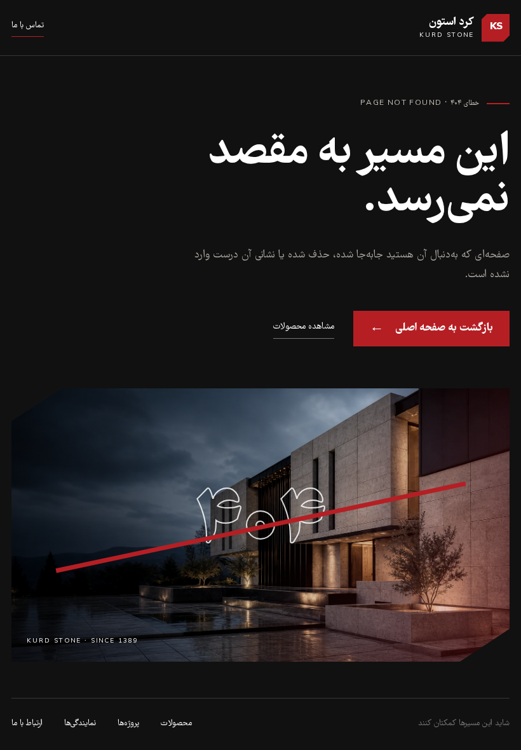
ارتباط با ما (27, 724)
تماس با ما (27, 26)
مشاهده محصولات (303, 326)
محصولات (176, 724)
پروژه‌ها (128, 724)
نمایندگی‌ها (80, 724)
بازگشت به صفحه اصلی (431, 328)
